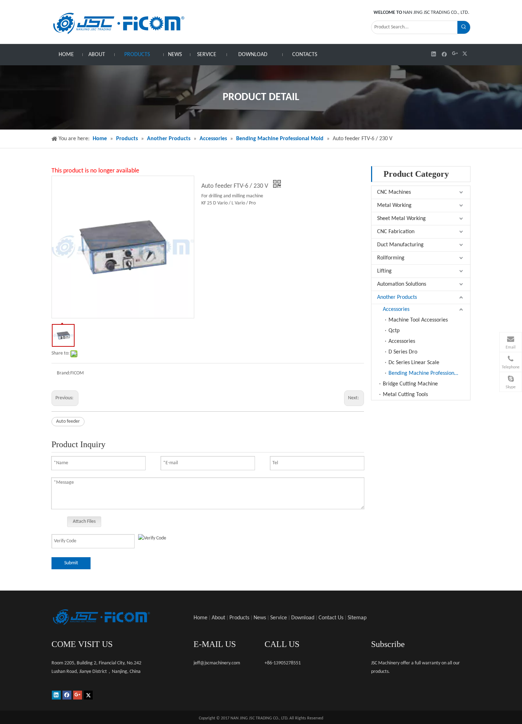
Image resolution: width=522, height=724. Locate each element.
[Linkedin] (433, 53)
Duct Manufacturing (400, 245)
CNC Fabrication (395, 232)
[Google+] (455, 53)
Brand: (63, 373)
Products (239, 618)
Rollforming (390, 258)
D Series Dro (402, 352)
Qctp (393, 331)
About (218, 618)
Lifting (384, 271)
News (260, 618)
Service (278, 618)
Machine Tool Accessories (418, 320)
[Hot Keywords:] (463, 27)
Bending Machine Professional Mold (429, 373)
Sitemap (357, 618)
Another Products (397, 297)
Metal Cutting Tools (405, 394)
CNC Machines (394, 192)
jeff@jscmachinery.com (217, 663)
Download (302, 618)
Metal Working (394, 205)
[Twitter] (465, 53)
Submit (71, 563)
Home (200, 618)
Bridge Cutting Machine (410, 384)
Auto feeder (68, 421)
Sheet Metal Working (401, 218)
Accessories (396, 309)
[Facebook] (444, 53)
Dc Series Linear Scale (413, 363)
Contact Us (331, 618)
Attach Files (84, 521)
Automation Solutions (401, 284)
